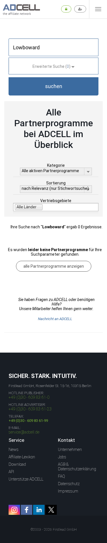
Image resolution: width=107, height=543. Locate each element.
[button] (53, 86)
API (11, 471)
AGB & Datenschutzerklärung (77, 466)
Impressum (68, 491)
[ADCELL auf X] (51, 510)
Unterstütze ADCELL (26, 479)
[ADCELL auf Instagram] (14, 510)
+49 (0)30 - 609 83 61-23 (30, 409)
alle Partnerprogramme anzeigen (53, 266)
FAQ (61, 476)
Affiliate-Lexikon (22, 457)
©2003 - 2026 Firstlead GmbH (54, 530)
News (14, 449)
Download (17, 464)
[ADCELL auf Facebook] (26, 510)
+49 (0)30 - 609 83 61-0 (29, 397)
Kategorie (56, 165)
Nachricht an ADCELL (55, 319)
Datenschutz (69, 483)
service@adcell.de (24, 432)
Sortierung (56, 183)
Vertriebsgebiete (55, 200)
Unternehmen (70, 449)
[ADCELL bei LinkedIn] (39, 510)
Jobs (62, 457)
